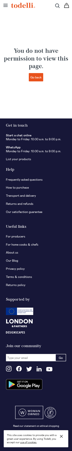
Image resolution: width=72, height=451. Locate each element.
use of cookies (28, 442)
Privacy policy (15, 268)
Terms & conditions (19, 276)
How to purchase (17, 187)
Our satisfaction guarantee (24, 212)
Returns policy (15, 285)
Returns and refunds (19, 203)
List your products (18, 159)
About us (12, 252)
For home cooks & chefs (22, 244)
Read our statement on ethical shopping (36, 425)
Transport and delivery (21, 195)
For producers (15, 236)
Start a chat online (19, 135)
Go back (36, 77)
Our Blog (12, 260)
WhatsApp (13, 147)
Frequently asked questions (24, 179)
